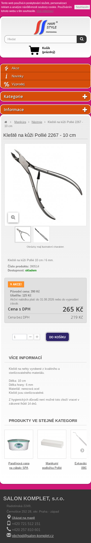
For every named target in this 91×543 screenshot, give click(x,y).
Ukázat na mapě (23, 517)
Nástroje (37, 122)
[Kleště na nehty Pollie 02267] (23, 234)
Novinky (18, 76)
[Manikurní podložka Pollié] (52, 444)
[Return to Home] (5, 122)
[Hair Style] (45, 26)
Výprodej (18, 84)
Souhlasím (82, 7)
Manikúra (20, 122)
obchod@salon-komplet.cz (33, 536)
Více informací (44, 11)
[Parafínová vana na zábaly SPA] (18, 444)
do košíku (57, 337)
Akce (15, 68)
